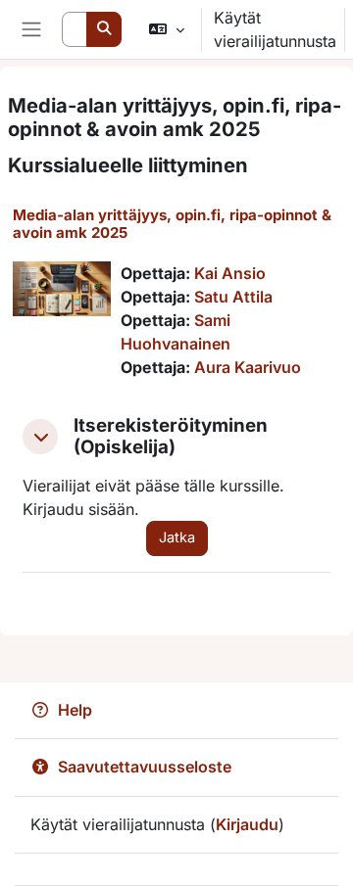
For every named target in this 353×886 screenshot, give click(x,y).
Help (75, 710)
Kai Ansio (230, 273)
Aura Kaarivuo (247, 367)
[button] (166, 29)
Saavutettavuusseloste (144, 766)
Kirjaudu (247, 824)
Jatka (177, 537)
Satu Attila (233, 296)
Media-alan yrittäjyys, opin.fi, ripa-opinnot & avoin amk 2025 (172, 224)
